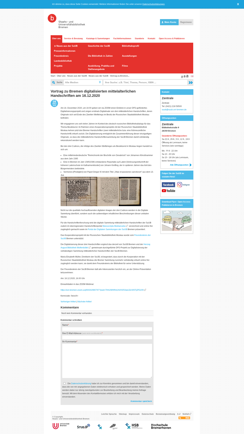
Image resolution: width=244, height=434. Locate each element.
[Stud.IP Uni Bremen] (83, 429)
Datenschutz (148, 414)
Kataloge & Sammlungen (98, 38)
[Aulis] (100, 429)
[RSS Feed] (184, 418)
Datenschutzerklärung (81, 383)
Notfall (186, 414)
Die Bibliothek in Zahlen (100, 56)
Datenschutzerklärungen (153, 4)
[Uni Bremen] (61, 429)
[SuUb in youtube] (168, 192)
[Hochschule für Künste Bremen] (114, 429)
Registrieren (186, 22)
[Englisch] (192, 76)
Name (65, 325)
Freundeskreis (61, 56)
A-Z (178, 414)
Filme (125, 66)
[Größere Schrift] (184, 77)
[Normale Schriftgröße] (181, 77)
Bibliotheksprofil (130, 46)
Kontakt (151, 38)
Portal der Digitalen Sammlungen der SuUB (107, 229)
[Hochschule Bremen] (134, 429)
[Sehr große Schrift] (186, 77)
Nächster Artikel (85, 301)
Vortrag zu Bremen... (119, 76)
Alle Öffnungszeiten (179, 165)
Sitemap (123, 414)
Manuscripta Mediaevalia (114, 226)
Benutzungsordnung (165, 414)
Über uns (56, 38)
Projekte (58, 66)
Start (53, 76)
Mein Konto (170, 22)
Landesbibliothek (63, 61)
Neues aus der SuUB (67, 46)
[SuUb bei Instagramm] (183, 186)
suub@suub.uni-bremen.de (174, 109)
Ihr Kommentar (69, 341)
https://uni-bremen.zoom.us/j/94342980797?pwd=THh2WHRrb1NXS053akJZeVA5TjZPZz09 (102, 290)
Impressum (134, 414)
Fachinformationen (122, 38)
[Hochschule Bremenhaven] (161, 429)
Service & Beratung (73, 38)
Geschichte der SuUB (99, 46)
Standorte (139, 38)
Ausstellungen (129, 56)
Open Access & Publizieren (172, 38)
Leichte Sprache (109, 414)
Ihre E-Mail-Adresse (82, 333)
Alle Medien (71, 82)
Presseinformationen (64, 51)
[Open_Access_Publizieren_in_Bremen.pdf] (177, 230)
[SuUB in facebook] (169, 186)
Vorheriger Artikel (68, 301)
